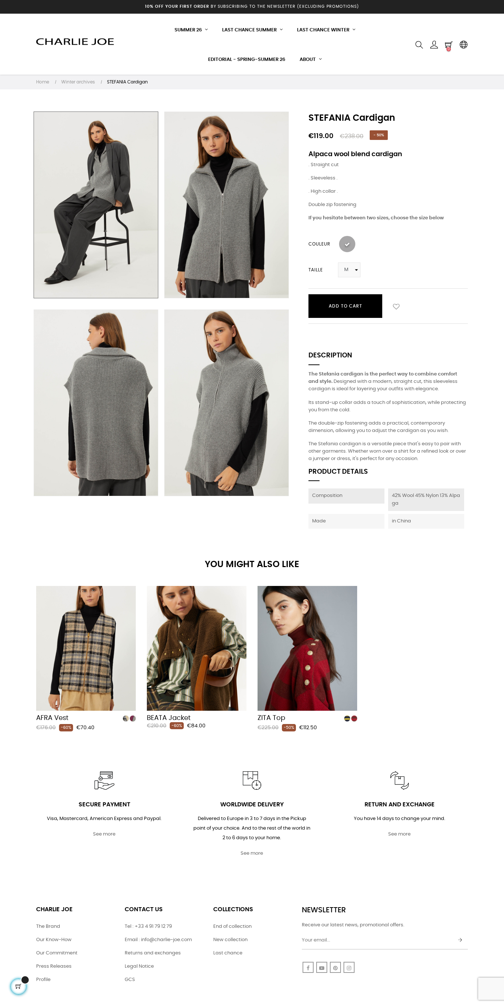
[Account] (434, 45)
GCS (130, 979)
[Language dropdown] (463, 45)
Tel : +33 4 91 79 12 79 (148, 926)
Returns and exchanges (153, 953)
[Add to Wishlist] (396, 306)
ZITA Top (271, 718)
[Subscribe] (460, 940)
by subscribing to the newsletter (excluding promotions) (252, 6)
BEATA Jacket (169, 718)
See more (104, 834)
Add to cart (345, 306)
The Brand (48, 926)
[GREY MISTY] (347, 244)
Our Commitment (56, 953)
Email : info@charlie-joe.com (158, 939)
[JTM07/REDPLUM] (133, 718)
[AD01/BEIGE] (126, 718)
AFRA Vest (52, 718)
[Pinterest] (335, 967)
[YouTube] (322, 967)
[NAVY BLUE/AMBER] (347, 718)
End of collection (232, 926)
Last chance (227, 953)
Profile (43, 979)
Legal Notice (139, 966)
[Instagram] (349, 967)
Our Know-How (54, 939)
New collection (230, 939)
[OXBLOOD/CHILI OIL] (354, 718)
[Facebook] (308, 967)
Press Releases (54, 966)
